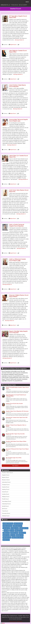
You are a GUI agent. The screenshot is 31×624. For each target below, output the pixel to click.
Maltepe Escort (5, 496)
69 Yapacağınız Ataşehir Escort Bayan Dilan (18, 16)
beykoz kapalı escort (24, 528)
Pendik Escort (5, 499)
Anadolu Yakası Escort (7, 472)
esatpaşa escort (6, 532)
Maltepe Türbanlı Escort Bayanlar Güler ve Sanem (16, 425)
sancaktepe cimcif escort (8, 523)
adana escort (13, 621)
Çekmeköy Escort (6, 482)
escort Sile (6, 530)
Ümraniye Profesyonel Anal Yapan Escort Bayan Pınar (17, 449)
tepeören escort (6, 535)
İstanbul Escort (13, 79)
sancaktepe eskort (14, 528)
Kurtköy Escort (5, 494)
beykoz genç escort (7, 537)
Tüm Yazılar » (15, 465)
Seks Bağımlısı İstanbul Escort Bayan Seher (18, 51)
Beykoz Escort (13, 113)
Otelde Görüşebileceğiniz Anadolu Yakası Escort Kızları (17, 388)
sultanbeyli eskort (14, 532)
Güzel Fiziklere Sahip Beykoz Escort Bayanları (17, 85)
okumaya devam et (19, 39)
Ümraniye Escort (6, 513)
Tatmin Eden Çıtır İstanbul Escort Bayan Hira (18, 156)
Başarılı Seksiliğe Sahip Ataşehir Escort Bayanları (18, 332)
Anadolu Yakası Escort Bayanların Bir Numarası (17, 411)
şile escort (12, 530)
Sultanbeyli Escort (6, 503)
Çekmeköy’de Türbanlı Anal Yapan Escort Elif (16, 417)
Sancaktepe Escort (6, 501)
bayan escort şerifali (18, 523)
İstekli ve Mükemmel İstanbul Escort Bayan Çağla (17, 259)
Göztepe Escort (5, 484)
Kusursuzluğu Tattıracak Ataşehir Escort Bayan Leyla (18, 120)
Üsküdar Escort (5, 515)
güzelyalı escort (6, 539)
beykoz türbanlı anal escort (17, 537)
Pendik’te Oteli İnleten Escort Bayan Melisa (16, 441)
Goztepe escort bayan (7, 525)
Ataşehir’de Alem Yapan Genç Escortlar (15, 433)
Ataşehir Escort (13, 44)
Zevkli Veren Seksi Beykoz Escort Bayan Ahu (18, 190)
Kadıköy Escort (5, 489)
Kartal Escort (5, 491)
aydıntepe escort (19, 535)
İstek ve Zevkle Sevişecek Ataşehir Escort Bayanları (16, 225)
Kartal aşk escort (6, 528)
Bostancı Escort (6, 479)
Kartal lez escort (22, 532)
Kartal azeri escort (18, 530)
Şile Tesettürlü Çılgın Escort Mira (13, 457)
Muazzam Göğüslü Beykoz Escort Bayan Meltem (18, 295)
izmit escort (19, 621)
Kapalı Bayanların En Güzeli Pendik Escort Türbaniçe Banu (16, 395)
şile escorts (13, 535)
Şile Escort (4, 508)
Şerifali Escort (5, 506)
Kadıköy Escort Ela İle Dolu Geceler (14, 403)
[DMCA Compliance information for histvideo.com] (3, 623)
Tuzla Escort (5, 511)
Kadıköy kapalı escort (17, 525)
